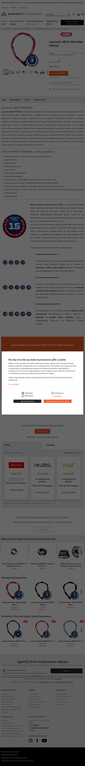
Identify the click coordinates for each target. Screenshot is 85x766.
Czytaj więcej (13, 384)
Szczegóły (58, 396)
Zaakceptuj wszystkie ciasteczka (57, 401)
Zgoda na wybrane (27, 401)
